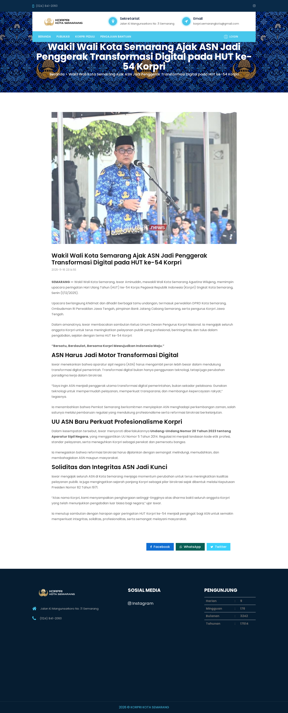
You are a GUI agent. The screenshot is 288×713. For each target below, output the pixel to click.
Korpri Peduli (85, 37)
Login (233, 37)
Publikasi (63, 37)
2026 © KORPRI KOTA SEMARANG (144, 707)
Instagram (142, 603)
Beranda (44, 37)
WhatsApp (192, 547)
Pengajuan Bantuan (115, 37)
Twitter (220, 547)
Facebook (161, 547)
